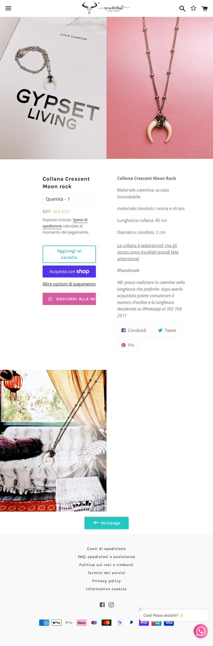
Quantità (54, 199)
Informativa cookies (106, 589)
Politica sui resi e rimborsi (106, 564)
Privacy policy (106, 581)
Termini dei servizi (106, 572)
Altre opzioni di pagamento (69, 284)
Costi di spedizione (106, 548)
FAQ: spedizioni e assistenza (106, 556)
